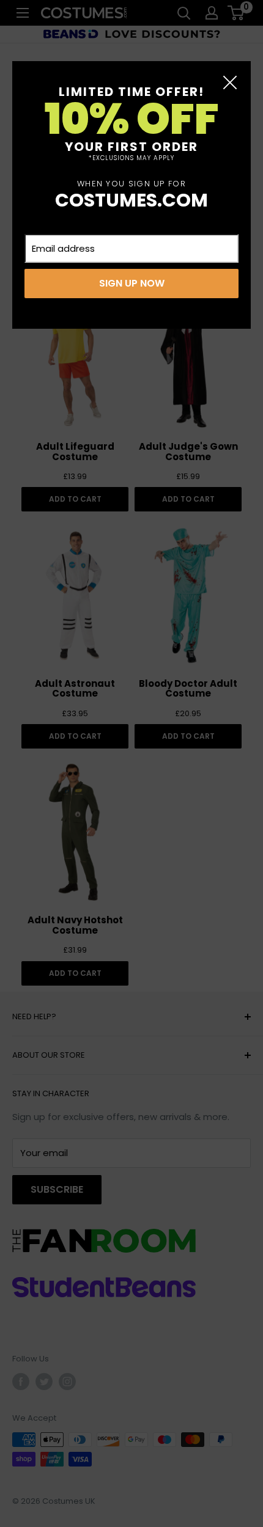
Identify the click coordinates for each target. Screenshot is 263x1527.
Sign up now (132, 283)
